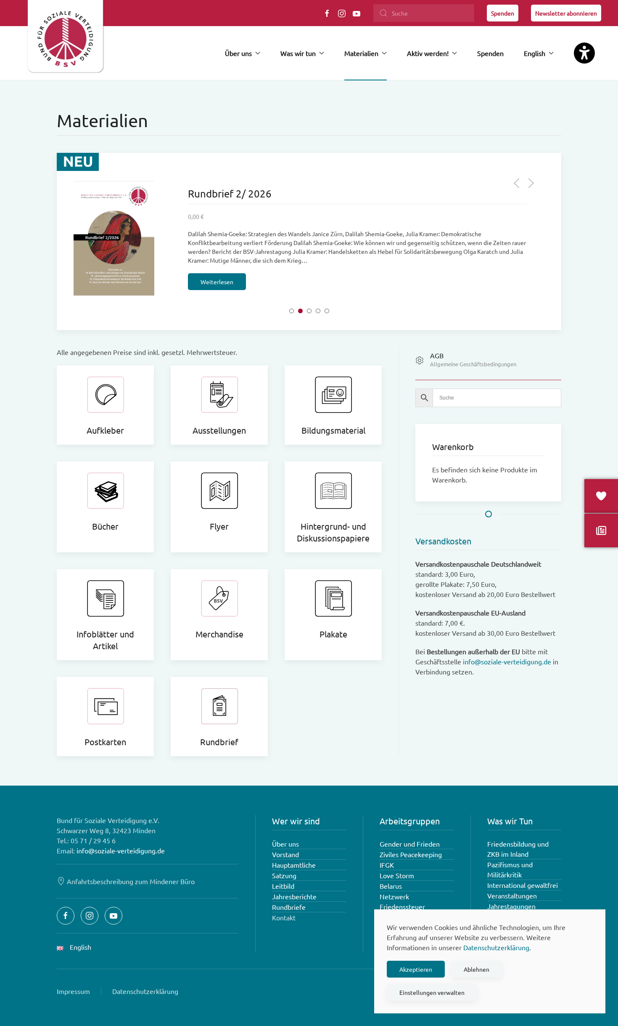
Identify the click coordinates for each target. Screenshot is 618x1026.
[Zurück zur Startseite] (65, 40)
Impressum (73, 991)
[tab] (291, 311)
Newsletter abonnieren (566, 13)
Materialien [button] (361, 53)
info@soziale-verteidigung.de (507, 661)
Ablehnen (476, 969)
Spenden (502, 13)
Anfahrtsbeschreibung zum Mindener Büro (131, 881)
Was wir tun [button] (298, 53)
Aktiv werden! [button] (428, 53)
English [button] (534, 53)
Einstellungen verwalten (432, 992)
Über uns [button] (238, 53)
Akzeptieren (415, 969)
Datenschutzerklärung (145, 991)
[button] (517, 183)
